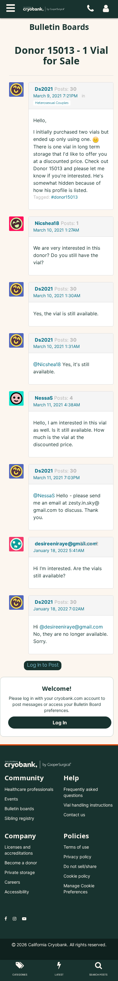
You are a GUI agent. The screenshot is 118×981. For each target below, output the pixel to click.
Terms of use (76, 846)
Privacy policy (77, 856)
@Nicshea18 (47, 364)
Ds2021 (44, 89)
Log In (60, 723)
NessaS (44, 398)
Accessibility (17, 891)
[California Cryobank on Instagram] (14, 918)
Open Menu (11, 7)
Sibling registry (19, 818)
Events (11, 798)
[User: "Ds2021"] (18, 89)
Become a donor (21, 862)
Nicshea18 (47, 223)
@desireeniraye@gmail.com (71, 627)
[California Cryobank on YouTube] (24, 918)
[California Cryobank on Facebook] (6, 918)
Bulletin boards (19, 808)
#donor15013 (64, 197)
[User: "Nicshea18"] (18, 223)
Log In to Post (43, 665)
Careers (12, 882)
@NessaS (44, 495)
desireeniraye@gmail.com (56, 544)
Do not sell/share (80, 866)
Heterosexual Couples (51, 103)
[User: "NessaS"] (18, 398)
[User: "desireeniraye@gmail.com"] (18, 544)
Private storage (20, 872)
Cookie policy (77, 876)
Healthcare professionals (29, 789)
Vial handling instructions (88, 804)
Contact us (74, 814)
